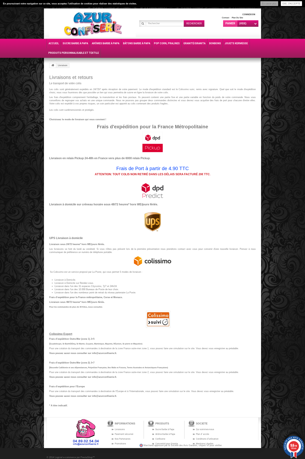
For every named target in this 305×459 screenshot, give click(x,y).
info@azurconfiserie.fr (104, 353)
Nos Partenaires (122, 439)
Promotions (120, 443)
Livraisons (120, 429)
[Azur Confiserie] (92, 24)
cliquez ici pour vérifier (210, 445)
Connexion (248, 14)
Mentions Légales (204, 443)
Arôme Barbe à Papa (165, 434)
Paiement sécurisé (124, 434)
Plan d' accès (202, 434)
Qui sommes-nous (205, 429)
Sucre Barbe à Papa (164, 429)
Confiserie (160, 439)
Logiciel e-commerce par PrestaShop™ (75, 457)
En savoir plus (269, 3)
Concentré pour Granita (166, 443)
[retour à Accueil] (52, 65)
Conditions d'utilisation (207, 439)
